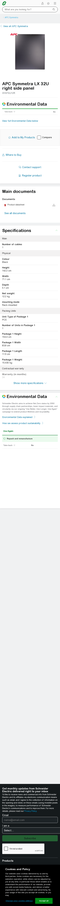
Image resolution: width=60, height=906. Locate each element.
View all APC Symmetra (15, 26)
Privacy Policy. (30, 811)
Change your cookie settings (19, 901)
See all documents (15, 213)
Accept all (44, 901)
